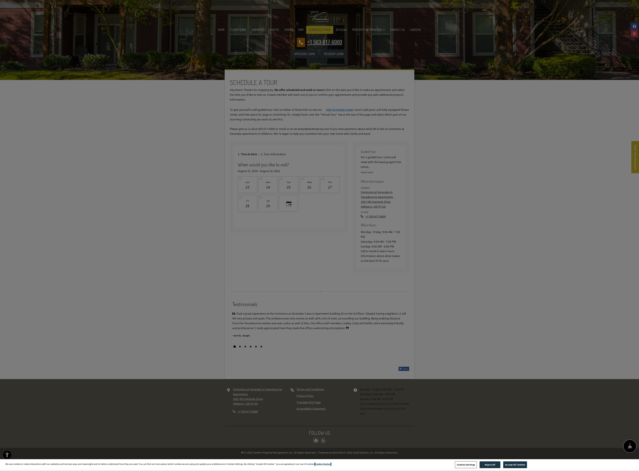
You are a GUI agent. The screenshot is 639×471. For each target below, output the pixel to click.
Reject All (490, 464)
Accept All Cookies (515, 464)
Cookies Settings (466, 464)
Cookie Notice (322, 464)
